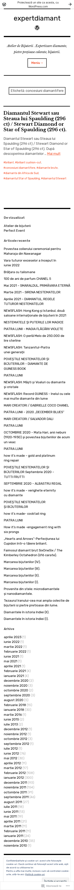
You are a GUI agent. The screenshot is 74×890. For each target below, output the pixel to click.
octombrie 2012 (15, 739)
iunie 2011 (11, 812)
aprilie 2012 (12, 763)
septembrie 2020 (17, 695)
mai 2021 (10, 661)
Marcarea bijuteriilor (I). (21, 582)
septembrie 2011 (16, 797)
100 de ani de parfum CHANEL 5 (27, 279)
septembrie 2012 (16, 744)
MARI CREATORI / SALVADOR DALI (28, 419)
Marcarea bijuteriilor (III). (22, 568)
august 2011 (13, 802)
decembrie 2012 (16, 729)
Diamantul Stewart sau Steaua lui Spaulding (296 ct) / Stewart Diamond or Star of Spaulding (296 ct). (34, 121)
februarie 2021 (15, 671)
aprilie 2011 (12, 821)
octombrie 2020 (16, 690)
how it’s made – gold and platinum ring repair (29, 458)
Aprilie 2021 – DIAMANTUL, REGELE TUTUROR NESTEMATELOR (29, 301)
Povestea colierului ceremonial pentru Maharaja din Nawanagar (32, 251)
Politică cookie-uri (35, 874)
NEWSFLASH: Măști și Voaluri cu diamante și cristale (34, 384)
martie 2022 (13, 647)
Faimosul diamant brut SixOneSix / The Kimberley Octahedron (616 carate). (33, 552)
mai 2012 (10, 758)
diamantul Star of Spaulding (22, 178)
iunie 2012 (11, 753)
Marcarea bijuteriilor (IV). (22, 562)
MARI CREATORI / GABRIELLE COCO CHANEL (36, 405)
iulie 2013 (11, 724)
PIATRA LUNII (13, 375)
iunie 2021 (11, 656)
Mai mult (54, 154)
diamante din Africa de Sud (22, 173)
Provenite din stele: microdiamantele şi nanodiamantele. (31, 591)
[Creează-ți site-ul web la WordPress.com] (37, 4)
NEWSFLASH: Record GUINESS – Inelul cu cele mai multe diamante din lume (37, 396)
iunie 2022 (12, 642)
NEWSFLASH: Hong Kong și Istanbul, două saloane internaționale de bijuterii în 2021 (35, 313)
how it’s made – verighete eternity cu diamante (30, 492)
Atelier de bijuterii (17, 226)
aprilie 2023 (12, 637)
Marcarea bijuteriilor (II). (21, 575)
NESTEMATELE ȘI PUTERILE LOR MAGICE (34, 322)
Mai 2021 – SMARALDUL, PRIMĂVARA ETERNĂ (37, 285)
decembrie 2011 (15, 782)
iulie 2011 (10, 807)
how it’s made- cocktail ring (25, 513)
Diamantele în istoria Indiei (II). (26, 612)
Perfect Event (14, 230)
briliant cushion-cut (29, 162)
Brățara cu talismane (19, 272)
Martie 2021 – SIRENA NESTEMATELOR (32, 292)
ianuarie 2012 (14, 777)
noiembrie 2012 (15, 734)
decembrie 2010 (16, 841)
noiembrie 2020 (16, 685)
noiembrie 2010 (15, 845)
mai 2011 (10, 816)
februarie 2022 (15, 651)
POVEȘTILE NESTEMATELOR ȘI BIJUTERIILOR (25, 504)
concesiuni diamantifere (20, 167)
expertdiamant (37, 18)
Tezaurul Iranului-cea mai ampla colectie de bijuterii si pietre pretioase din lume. (36, 603)
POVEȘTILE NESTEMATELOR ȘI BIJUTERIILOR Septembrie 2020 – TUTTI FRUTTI (29, 472)
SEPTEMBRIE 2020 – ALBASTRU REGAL (33, 483)
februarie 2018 (15, 705)
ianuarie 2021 (14, 676)
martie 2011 (12, 826)
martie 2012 (13, 768)
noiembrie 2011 (15, 787)
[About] (37, 27)
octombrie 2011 (15, 792)
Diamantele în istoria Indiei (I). (26, 619)
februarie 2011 (14, 831)
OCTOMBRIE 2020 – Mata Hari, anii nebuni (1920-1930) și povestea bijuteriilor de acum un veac (37, 437)
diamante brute (48, 167)
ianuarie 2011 (13, 836)
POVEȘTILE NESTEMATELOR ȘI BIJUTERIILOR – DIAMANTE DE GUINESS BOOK (26, 364)
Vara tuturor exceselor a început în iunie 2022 (30, 262)
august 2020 (13, 700)
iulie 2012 (11, 748)
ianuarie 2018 (14, 710)
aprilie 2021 (12, 666)
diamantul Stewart (54, 178)
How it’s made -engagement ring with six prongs (32, 529)
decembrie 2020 (16, 680)
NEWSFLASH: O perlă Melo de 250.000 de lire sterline (34, 338)
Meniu (35, 63)
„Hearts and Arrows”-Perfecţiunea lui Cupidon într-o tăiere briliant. (31, 541)
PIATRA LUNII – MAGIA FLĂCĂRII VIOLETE (33, 329)
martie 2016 (13, 715)
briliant (9, 162)
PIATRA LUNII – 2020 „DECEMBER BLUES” (34, 412)
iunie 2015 (11, 719)
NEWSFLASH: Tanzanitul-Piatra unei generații (27, 349)
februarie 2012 (15, 773)
